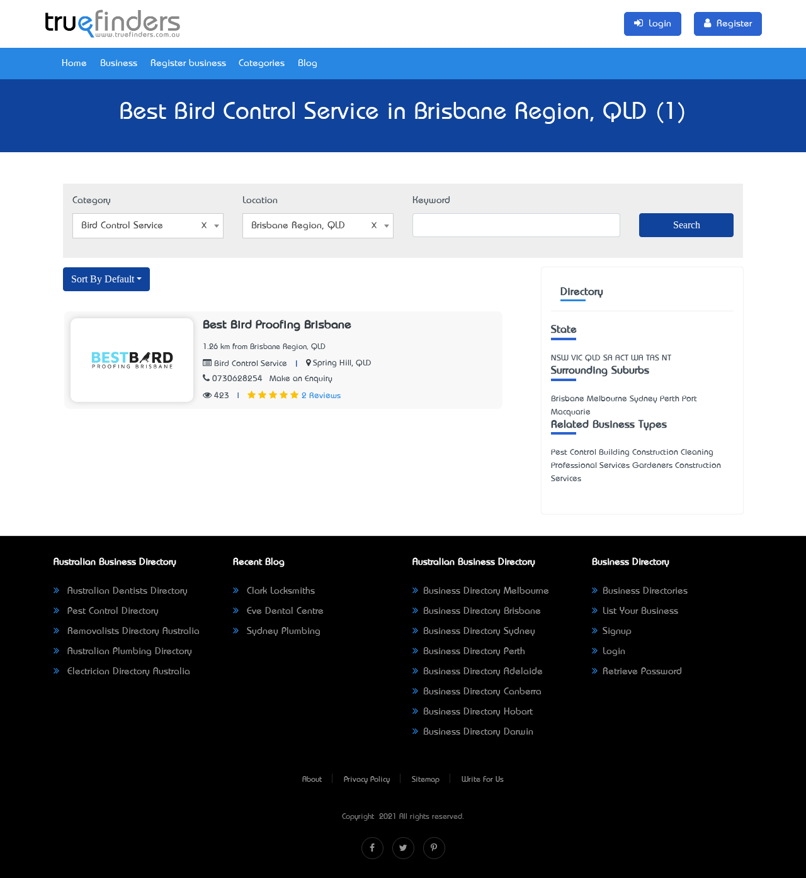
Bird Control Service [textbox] (122, 225)
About (312, 780)
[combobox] (148, 225)
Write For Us (483, 780)
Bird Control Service (249, 364)
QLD (593, 358)
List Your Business (640, 611)
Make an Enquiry (301, 379)
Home (74, 63)
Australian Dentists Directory (126, 591)
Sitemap (426, 780)
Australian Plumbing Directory (128, 651)
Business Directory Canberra (482, 691)
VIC (576, 358)
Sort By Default (102, 279)
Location (260, 200)
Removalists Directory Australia (132, 631)
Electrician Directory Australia (127, 671)
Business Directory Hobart (478, 712)
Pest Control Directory (111, 611)
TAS (652, 358)
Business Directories (645, 591)
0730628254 (237, 379)
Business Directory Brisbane (482, 611)
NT (666, 358)
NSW (560, 358)
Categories (262, 63)
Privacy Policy (367, 780)
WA (637, 358)
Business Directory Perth (474, 651)
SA (608, 358)
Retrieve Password (642, 671)
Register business (188, 63)
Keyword (431, 200)
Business (118, 63)
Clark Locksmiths (279, 591)
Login (614, 651)
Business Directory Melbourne (486, 591)
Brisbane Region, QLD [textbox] (298, 225)
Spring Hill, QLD (342, 363)
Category (91, 200)
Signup (617, 631)
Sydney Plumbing (282, 631)
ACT (621, 358)
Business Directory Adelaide (483, 671)
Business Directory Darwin (478, 732)
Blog (307, 63)
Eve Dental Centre (284, 611)
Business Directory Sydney (479, 631)
